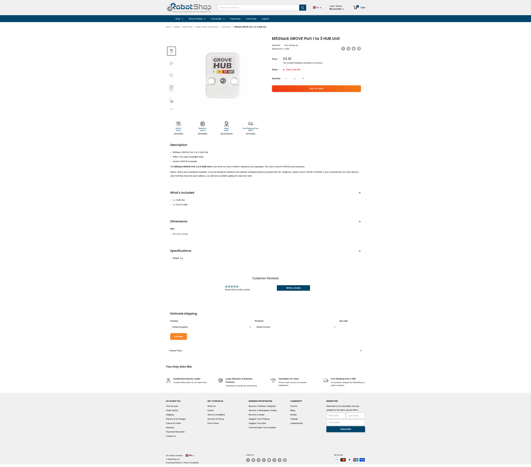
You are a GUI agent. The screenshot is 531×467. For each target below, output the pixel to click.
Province (259, 321)
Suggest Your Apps (257, 423)
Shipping (170, 414)
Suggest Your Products (259, 419)
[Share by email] (359, 49)
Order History (172, 410)
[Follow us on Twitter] (253, 460)
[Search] (302, 8)
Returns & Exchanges (176, 419)
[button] (171, 109)
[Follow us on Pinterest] (264, 460)
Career (210, 410)
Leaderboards (296, 423)
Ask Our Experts (227, 133)
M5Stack (276, 45)
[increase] (303, 78)
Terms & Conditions (216, 414)
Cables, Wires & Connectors (207, 27)
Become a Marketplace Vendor (263, 410)
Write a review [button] (293, 288)
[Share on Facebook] (343, 49)
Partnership (235, 19)
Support (265, 19)
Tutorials (294, 419)
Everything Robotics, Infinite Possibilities (182, 463)
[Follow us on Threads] (285, 460)
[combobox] (258, 7)
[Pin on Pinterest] (348, 49)
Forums (293, 406)
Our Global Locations (174, 455)
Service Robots (196, 19)
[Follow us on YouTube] (269, 460)
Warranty (170, 427)
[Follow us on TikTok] (274, 460)
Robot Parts (187, 27)
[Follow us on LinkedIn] (280, 460)
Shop (178, 19)
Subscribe (345, 429)
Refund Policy (176, 350)
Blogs (292, 410)
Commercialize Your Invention (262, 427)
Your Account (172, 406)
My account (335, 9)
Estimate (178, 336)
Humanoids (216, 19)
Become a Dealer (257, 414)
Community (251, 19)
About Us (211, 406)
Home (168, 27)
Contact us (171, 436)
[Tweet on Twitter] (354, 49)
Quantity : (277, 78)
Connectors (226, 27)
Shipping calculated (303, 63)
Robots (177, 27)
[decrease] (286, 78)
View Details (178, 133)
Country (174, 321)
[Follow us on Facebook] (248, 460)
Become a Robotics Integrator (262, 406)
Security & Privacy (215, 419)
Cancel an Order (173, 423)
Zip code (343, 321)
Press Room (213, 423)
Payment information (175, 432)
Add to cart (316, 88)
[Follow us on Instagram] (259, 460)
